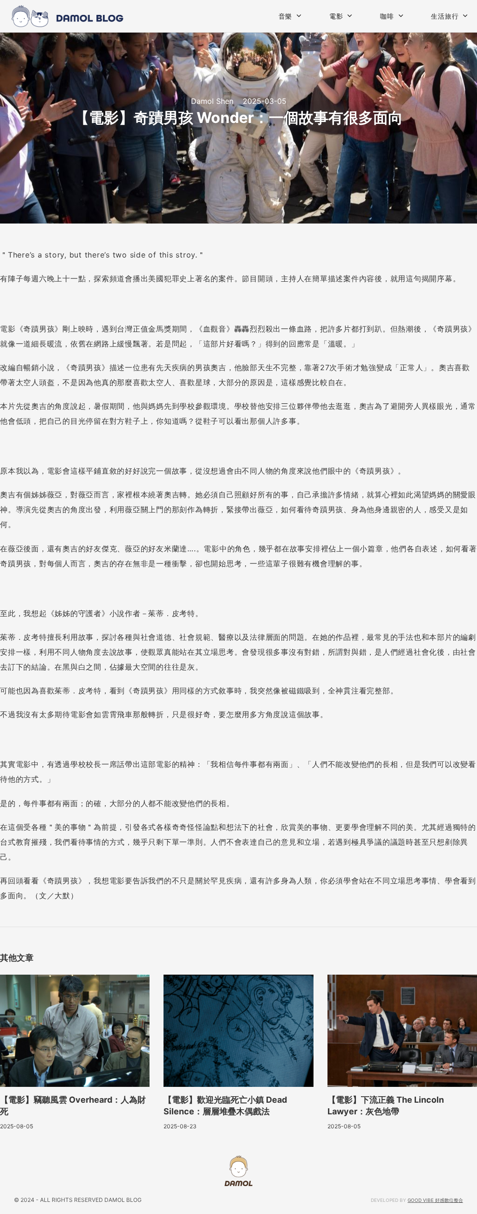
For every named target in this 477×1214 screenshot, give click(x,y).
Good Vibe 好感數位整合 (435, 1200)
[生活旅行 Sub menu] (465, 16)
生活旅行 (444, 16)
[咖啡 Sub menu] (401, 16)
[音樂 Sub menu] (299, 16)
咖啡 (387, 16)
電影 (336, 16)
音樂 (286, 16)
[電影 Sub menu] (350, 16)
